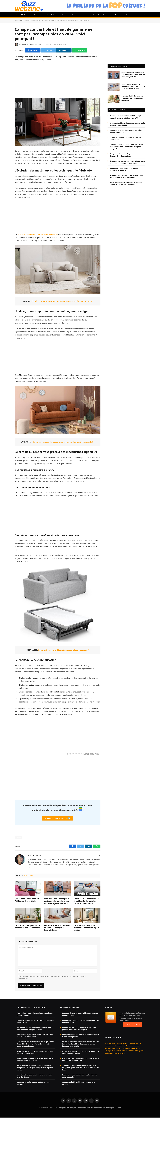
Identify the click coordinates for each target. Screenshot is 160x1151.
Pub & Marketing (22, 15)
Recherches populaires (94, 1108)
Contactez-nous (132, 1024)
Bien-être (118, 15)
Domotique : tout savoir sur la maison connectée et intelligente (124, 169)
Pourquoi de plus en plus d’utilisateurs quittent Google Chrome (34, 1014)
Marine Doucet (26, 44)
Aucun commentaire (60, 44)
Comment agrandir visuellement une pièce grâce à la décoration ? (126, 131)
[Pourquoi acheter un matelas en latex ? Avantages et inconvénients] (57, 915)
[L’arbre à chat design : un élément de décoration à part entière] (87, 915)
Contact (118, 1108)
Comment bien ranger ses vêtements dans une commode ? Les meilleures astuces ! (133, 86)
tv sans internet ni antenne (124, 1051)
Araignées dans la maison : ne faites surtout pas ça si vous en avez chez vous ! (126, 176)
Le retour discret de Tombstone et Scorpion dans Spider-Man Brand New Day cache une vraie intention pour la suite (35, 1044)
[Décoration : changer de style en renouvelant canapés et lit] (28, 915)
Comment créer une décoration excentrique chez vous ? (63, 650)
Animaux (75, 15)
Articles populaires (80, 1108)
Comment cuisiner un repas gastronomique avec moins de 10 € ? (35, 1021)
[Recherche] (144, 14)
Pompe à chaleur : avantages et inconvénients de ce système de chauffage (127, 155)
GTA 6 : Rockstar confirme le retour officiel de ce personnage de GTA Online (35, 1059)
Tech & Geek (52, 15)
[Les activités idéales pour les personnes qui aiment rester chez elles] (114, 99)
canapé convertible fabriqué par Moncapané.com (37, 234)
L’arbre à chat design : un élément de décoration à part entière (86, 927)
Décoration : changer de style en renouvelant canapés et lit (27, 926)
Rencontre (96, 15)
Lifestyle (85, 15)
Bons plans (130, 15)
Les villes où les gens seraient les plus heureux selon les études (34, 1076)
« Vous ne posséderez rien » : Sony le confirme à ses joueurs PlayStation (35, 1052)
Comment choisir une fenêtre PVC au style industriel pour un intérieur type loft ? (133, 74)
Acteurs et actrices (133, 1046)
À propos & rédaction (66, 1108)
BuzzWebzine (19, 20)
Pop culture (38, 15)
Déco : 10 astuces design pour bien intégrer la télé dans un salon (63, 301)
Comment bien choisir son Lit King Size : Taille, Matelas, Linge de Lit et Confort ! (86, 901)
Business (106, 15)
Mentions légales (108, 1108)
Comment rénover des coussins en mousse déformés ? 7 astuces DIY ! (63, 442)
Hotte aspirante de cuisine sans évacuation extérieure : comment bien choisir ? (126, 183)
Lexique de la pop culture (125, 1043)
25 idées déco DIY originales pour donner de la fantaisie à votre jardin (127, 124)
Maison (64, 15)
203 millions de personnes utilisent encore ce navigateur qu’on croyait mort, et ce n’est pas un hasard (35, 1067)
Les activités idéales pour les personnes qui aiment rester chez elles (132, 98)
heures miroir (119, 1053)
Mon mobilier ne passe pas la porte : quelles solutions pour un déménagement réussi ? (57, 901)
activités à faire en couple (114, 1048)
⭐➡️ (57, 818)
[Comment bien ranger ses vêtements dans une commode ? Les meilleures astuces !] (114, 87)
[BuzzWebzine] (29, 6)
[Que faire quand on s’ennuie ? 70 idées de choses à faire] (28, 888)
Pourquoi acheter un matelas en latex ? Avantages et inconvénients (57, 927)
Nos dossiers (110, 1043)
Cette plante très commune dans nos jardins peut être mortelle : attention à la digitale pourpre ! (126, 146)
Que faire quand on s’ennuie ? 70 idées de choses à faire (27, 900)
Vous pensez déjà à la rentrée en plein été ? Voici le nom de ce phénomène (35, 1036)
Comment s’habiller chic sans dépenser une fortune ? (33, 1083)
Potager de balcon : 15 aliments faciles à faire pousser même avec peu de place (34, 1028)
